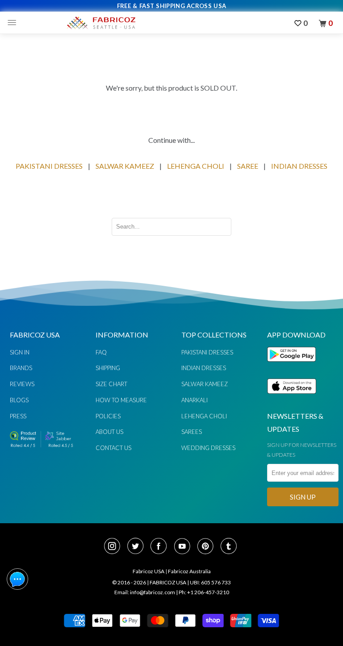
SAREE (247, 166)
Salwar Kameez (204, 384)
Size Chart (111, 384)
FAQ (101, 352)
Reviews (22, 384)
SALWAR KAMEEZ (125, 166)
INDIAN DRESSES (299, 166)
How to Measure (121, 400)
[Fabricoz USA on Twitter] (138, 547)
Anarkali (194, 400)
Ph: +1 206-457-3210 (204, 592)
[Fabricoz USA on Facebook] (161, 547)
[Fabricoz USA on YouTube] (185, 547)
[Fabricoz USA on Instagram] (114, 547)
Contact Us (113, 447)
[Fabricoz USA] (101, 22)
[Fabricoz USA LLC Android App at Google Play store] (294, 366)
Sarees (191, 431)
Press (18, 416)
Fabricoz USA (148, 571)
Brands (21, 367)
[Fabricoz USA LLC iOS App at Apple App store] (291, 399)
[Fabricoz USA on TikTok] (230, 547)
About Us (109, 431)
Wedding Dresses (208, 447)
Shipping (108, 367)
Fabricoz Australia (189, 571)
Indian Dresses (203, 367)
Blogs (19, 400)
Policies (108, 416)
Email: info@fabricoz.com (144, 592)
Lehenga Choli (204, 416)
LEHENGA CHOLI (195, 166)
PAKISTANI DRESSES (49, 166)
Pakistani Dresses (207, 352)
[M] (14, 23)
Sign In (19, 352)
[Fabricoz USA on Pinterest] (208, 547)
